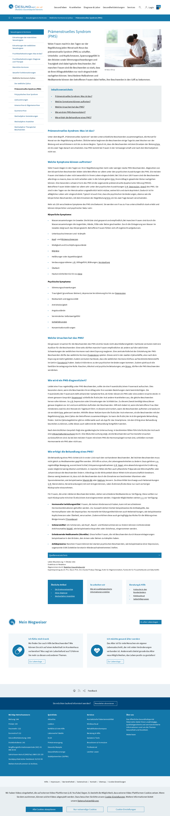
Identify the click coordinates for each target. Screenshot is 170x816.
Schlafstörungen (59, 321)
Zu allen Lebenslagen (149, 622)
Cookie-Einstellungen (115, 796)
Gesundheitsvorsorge (56, 752)
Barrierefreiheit (68, 782)
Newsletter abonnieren (104, 703)
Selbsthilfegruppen (141, 599)
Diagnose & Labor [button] (92, 7)
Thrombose (71, 519)
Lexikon (51, 724)
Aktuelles (52, 719)
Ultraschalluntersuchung (63, 433)
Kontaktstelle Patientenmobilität (100, 719)
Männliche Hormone (20, 67)
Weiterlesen (131, 734)
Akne (80, 273)
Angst (143, 186)
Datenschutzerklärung (88, 800)
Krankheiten (18, 18)
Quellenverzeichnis (58, 555)
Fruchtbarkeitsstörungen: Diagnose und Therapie (26, 60)
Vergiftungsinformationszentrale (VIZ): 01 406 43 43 (25, 748)
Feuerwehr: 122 (14, 728)
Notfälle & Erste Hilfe (56, 728)
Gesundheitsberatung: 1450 (19, 738)
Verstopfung (104, 262)
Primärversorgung (55, 742)
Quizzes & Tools (93, 738)
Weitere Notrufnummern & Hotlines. (23, 764)
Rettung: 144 (13, 719)
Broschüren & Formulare (97, 742)
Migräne (55, 250)
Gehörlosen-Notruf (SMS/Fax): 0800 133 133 (25, 754)
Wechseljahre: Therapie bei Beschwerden (25, 128)
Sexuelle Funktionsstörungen (24, 72)
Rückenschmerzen (69, 239)
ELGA (50, 738)
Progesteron (93, 355)
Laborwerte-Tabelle (56, 733)
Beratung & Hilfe (93, 733)
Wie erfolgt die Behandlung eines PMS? (73, 117)
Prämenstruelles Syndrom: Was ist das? (73, 96)
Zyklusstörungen (21, 100)
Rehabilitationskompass (97, 728)
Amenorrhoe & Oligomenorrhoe (27, 105)
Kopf (54, 239)
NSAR (69, 528)
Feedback (92, 690)
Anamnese (77, 397)
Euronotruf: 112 (14, 733)
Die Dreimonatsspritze (64, 589)
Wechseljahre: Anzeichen (24, 121)
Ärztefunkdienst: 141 (16, 742)
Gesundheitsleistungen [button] (114, 7)
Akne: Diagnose (61, 593)
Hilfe (46, 782)
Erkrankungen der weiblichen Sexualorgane (24, 46)
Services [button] (131, 7)
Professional (92, 747)
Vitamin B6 (87, 480)
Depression (134, 186)
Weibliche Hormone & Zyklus (61, 18)
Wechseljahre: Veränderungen (26, 116)
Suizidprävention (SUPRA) (58, 756)
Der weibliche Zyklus (22, 83)
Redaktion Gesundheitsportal (74, 567)
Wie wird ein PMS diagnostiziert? (70, 112)
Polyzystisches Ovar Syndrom (26, 94)
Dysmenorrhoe (20, 110)
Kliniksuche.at (139, 596)
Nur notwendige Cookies (85, 809)
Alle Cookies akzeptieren (44, 809)
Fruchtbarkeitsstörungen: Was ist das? (27, 53)
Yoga (120, 465)
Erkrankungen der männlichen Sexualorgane (24, 38)
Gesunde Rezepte (55, 747)
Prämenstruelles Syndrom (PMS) (27, 89)
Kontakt (93, 782)
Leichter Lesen (93, 752)
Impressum (55, 782)
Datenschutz (82, 782)
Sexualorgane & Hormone (36, 18)
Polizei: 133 (13, 724)
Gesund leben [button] (60, 7)
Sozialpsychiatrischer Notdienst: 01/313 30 (25, 759)
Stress (128, 366)
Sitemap (102, 782)
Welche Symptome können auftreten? (73, 101)
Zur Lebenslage (37, 661)
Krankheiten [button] (75, 7)
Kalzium (101, 480)
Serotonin (62, 362)
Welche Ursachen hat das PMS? (69, 106)
